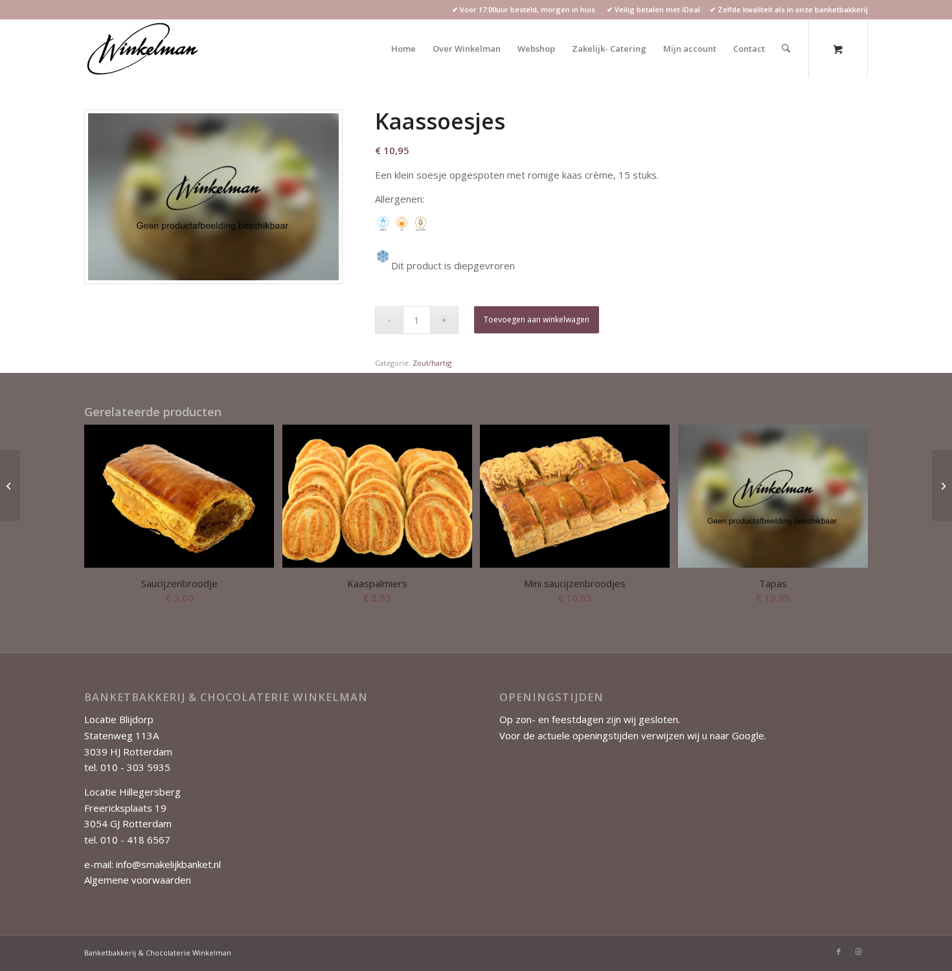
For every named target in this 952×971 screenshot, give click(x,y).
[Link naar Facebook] (838, 951)
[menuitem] (403, 48)
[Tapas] (10, 485)
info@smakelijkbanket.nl (168, 864)
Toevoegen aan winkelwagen (536, 319)
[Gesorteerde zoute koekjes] (942, 485)
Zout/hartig (432, 363)
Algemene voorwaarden (137, 879)
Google (748, 735)
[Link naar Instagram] (858, 951)
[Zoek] (786, 48)
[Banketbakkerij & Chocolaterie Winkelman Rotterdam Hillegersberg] (143, 48)
